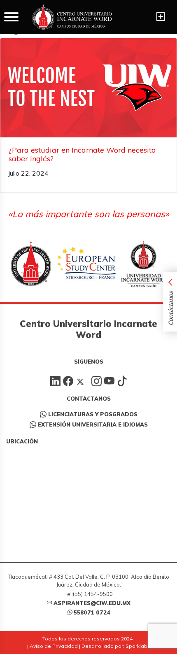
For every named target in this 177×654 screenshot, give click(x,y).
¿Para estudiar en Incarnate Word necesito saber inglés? (82, 154)
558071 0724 (92, 612)
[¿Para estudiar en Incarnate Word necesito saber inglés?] (88, 87)
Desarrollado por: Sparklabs (116, 646)
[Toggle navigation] (161, 17)
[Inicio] (72, 17)
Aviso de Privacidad (54, 646)
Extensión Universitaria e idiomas (93, 424)
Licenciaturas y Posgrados (92, 414)
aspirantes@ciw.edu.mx (92, 603)
